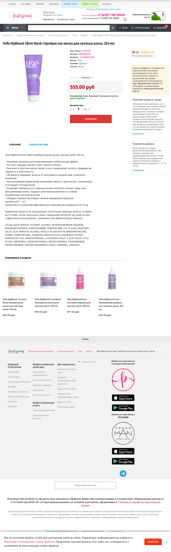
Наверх (85, 339)
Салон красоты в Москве (44, 410)
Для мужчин (38, 390)
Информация (102, 9)
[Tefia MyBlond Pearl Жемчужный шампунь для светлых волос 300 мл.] (112, 279)
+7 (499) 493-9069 (109, 18)
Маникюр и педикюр (42, 385)
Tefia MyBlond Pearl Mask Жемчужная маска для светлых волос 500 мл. (48, 302)
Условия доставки (65, 19)
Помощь (90, 9)
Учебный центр (88, 362)
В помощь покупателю (18, 392)
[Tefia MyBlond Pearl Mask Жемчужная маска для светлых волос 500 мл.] (48, 279)
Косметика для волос (42, 380)
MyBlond (83, 63)
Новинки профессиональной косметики (67, 380)
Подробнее (138, 133)
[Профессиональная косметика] (22, 16)
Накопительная (141, 14)
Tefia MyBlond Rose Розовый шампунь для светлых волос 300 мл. (79, 302)
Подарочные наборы (67, 389)
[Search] (113, 28)
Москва (48, 12)
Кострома (58, 15)
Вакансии (12, 406)
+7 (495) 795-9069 (111, 15)
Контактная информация (19, 382)
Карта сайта (115, 9)
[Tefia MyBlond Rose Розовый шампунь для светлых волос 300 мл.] (80, 279)
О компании (13, 372)
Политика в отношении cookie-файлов (29, 541)
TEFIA (79, 60)
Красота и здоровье (42, 395)
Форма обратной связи (19, 397)
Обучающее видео (66, 407)
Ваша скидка (14, 377)
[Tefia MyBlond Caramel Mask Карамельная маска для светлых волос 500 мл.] (16, 279)
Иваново (47, 15)
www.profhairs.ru (117, 531)
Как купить (13, 401)
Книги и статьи (64, 402)
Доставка (12, 387)
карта (147, 17)
